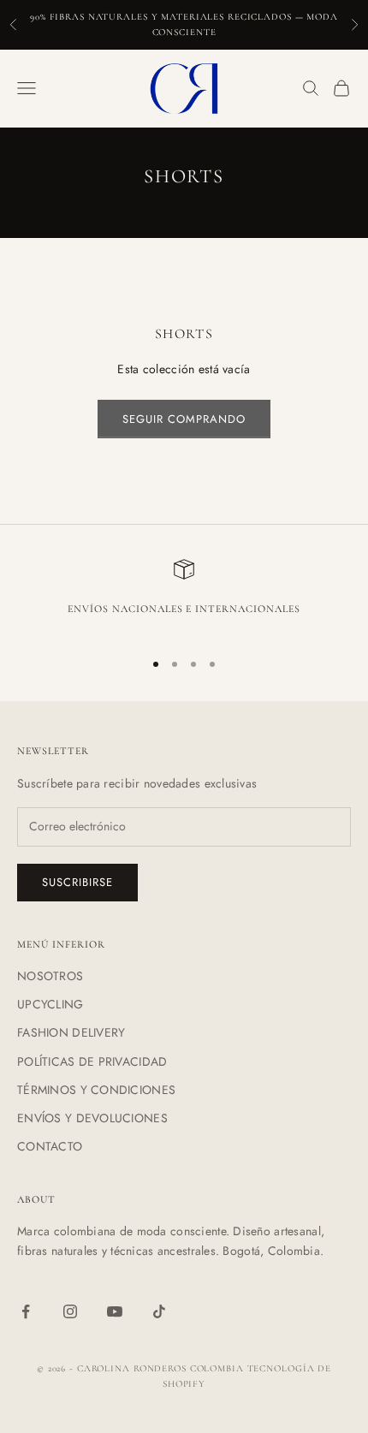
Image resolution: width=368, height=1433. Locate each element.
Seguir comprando (184, 419)
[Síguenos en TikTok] (159, 1311)
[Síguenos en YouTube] (114, 1311)
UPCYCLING (50, 1004)
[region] (184, 597)
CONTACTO (49, 1146)
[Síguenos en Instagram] (70, 1311)
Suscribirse (77, 882)
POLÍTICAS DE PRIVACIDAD (92, 1061)
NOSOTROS (50, 975)
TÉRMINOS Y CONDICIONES (96, 1089)
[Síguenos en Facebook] (25, 1311)
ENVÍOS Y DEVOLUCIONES (92, 1118)
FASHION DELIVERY (71, 1032)
